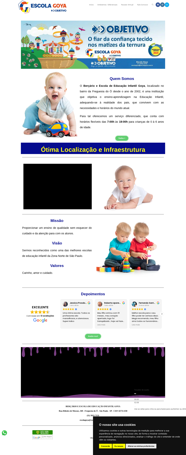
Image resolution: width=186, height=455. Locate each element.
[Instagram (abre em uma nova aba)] (162, 4)
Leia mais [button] (67, 325)
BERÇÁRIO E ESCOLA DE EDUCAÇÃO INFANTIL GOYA (93, 406)
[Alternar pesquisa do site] (152, 4)
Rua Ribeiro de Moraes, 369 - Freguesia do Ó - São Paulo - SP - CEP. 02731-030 (93, 411)
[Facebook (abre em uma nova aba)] (158, 4)
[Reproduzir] (135, 393)
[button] (162, 314)
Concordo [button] (105, 446)
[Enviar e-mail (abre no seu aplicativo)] (167, 4)
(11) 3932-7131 (93, 415)
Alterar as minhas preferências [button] (141, 446)
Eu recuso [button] (119, 446)
